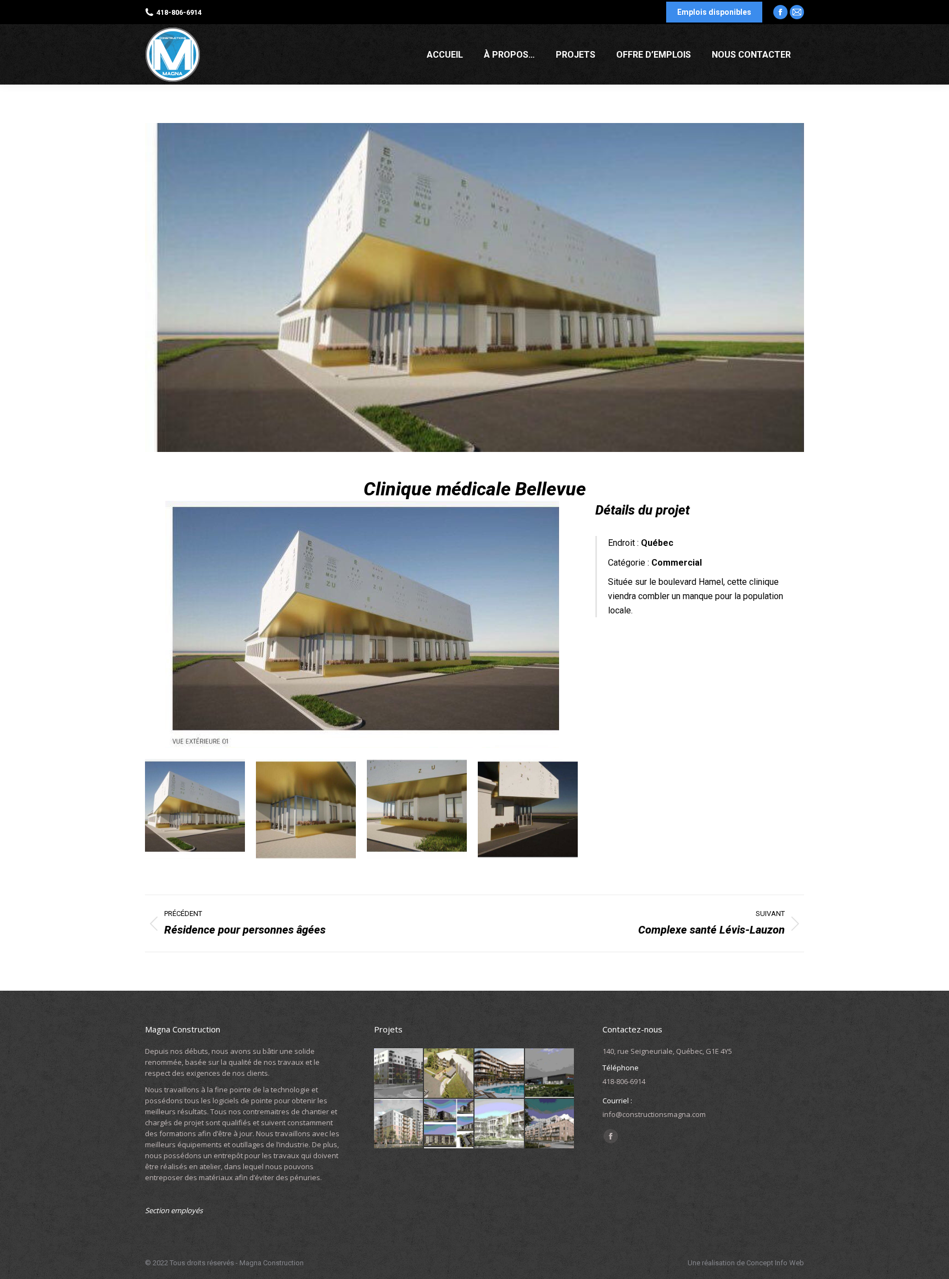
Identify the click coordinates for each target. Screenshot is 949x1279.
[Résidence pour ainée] (499, 1124)
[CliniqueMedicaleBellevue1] (362, 624)
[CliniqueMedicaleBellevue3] (417, 809)
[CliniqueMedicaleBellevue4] (528, 809)
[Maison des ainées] (449, 1073)
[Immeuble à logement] (399, 1073)
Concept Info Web (775, 1263)
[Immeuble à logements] (550, 1124)
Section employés (174, 1210)
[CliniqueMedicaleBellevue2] (306, 809)
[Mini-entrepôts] (550, 1073)
